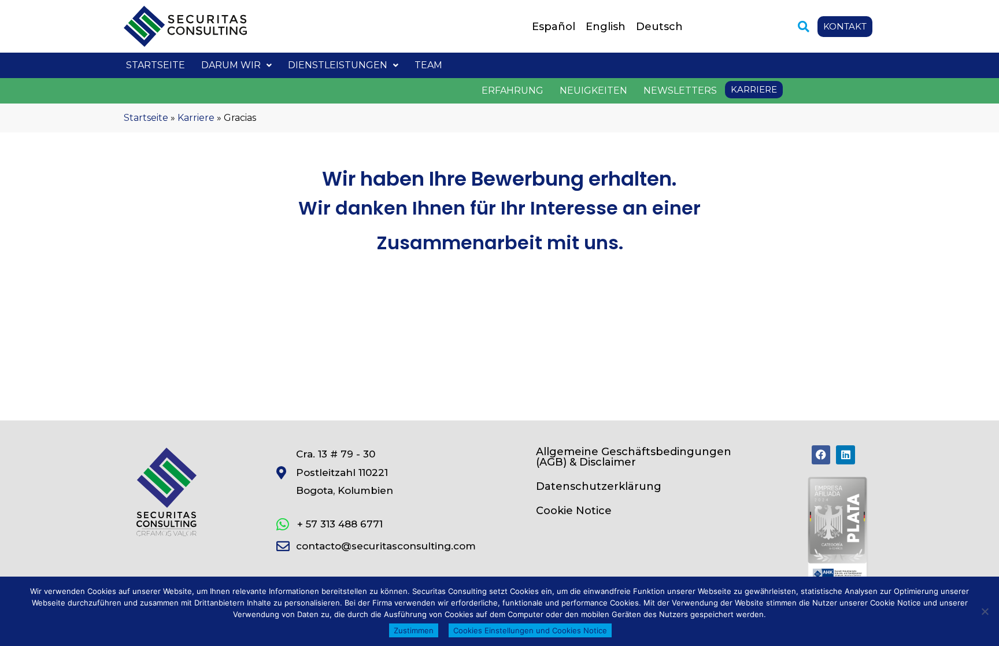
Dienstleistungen (337, 65)
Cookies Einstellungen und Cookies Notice (530, 630)
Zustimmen (414, 630)
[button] (803, 26)
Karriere (195, 117)
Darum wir (231, 65)
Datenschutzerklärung (598, 486)
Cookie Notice (574, 510)
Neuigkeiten (593, 90)
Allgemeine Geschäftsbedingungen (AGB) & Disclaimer (633, 456)
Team (428, 65)
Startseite (155, 65)
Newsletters (680, 90)
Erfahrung (512, 90)
